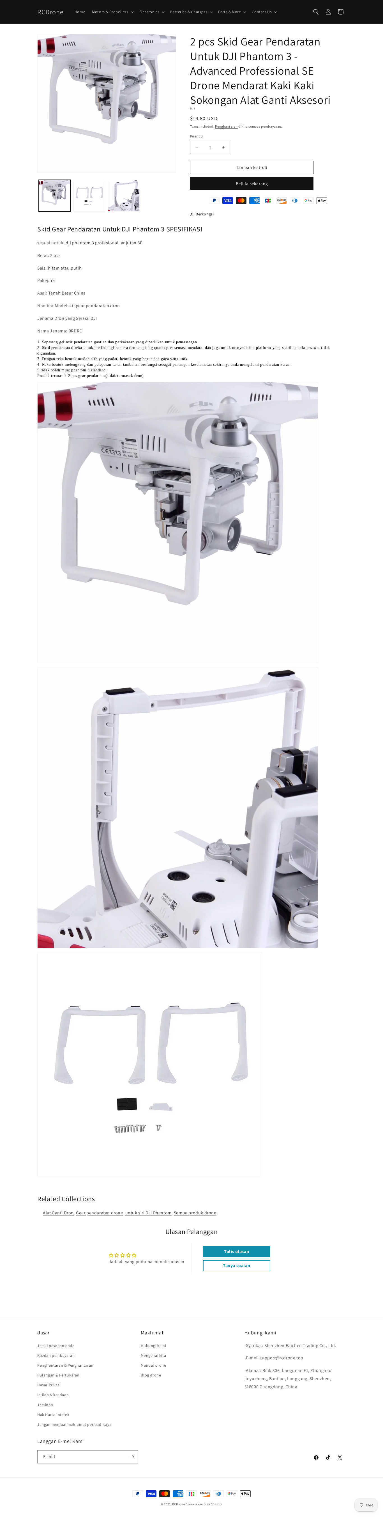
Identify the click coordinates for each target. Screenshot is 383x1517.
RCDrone (178, 1504)
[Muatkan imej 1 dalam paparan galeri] (54, 196)
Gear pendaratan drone (99, 1213)
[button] (112, 12)
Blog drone (151, 1375)
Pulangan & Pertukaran (58, 1375)
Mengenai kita (153, 1355)
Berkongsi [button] (205, 214)
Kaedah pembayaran (56, 1355)
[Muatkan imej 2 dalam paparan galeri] (89, 196)
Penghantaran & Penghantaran (65, 1365)
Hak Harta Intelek (53, 1414)
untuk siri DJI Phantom (148, 1213)
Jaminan (45, 1404)
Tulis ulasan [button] (236, 1251)
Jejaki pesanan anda (55, 1345)
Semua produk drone (195, 1213)
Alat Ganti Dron (58, 1213)
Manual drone (153, 1365)
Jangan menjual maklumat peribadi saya (74, 1424)
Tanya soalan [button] (236, 1265)
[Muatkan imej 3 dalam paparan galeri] (124, 196)
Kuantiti (196, 136)
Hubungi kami (153, 1345)
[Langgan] (132, 1456)
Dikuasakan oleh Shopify (204, 1504)
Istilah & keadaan (53, 1394)
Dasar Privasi (49, 1384)
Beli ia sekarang (252, 183)
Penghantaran (226, 126)
